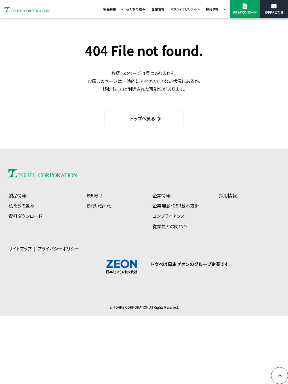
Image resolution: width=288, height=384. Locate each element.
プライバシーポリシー (58, 248)
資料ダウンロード (245, 12)
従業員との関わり (169, 226)
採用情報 (212, 9)
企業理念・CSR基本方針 (175, 205)
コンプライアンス (168, 216)
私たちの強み (135, 9)
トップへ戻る (142, 118)
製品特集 (109, 9)
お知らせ (94, 195)
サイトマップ (20, 248)
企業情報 (158, 9)
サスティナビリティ (183, 9)
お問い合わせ (274, 12)
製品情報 (17, 195)
